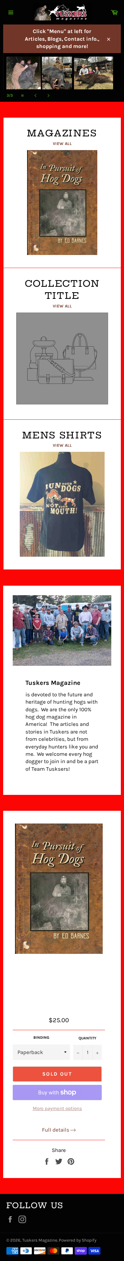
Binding (41, 1037)
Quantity (87, 1038)
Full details (55, 1130)
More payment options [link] (57, 1108)
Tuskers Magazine (39, 1240)
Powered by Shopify (77, 1240)
